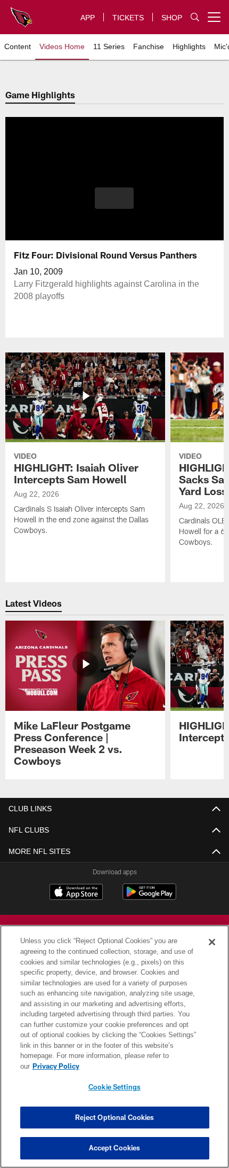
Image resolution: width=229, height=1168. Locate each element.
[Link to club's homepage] (21, 12)
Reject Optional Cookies (114, 1117)
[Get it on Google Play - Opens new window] (149, 897)
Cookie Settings (114, 1087)
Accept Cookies (115, 1147)
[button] (114, 198)
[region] (114, 1052)
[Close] (212, 953)
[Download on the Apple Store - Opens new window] (76, 893)
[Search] (195, 17)
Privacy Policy (137, 1066)
